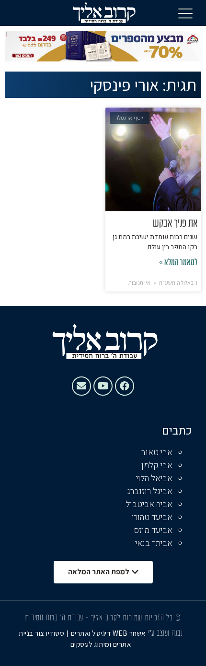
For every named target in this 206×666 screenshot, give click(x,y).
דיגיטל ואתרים (92, 633)
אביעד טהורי (152, 517)
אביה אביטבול (149, 504)
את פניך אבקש (175, 223)
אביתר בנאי (153, 543)
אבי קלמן (156, 465)
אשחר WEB (129, 633)
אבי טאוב (156, 452)
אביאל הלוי (154, 478)
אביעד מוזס (153, 530)
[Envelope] (81, 386)
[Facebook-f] (124, 386)
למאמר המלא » (178, 263)
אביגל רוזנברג (149, 491)
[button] (185, 13)
